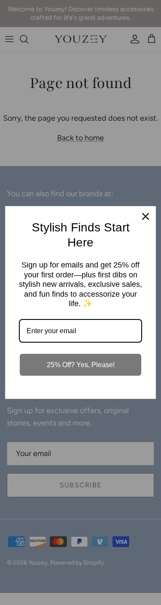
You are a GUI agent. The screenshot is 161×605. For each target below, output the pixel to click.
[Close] (145, 216)
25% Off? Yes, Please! (81, 364)
